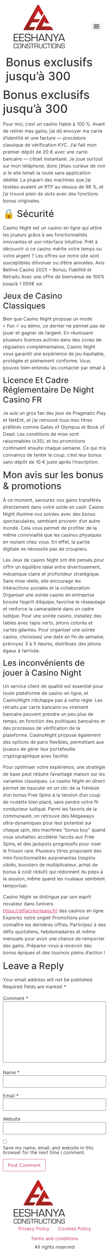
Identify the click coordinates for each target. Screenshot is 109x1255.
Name (11, 1072)
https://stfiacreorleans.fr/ (30, 911)
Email (11, 1095)
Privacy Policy (33, 1228)
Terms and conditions (54, 1238)
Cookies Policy (74, 1228)
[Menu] (96, 26)
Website (11, 1119)
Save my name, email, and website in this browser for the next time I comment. (48, 1150)
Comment (15, 998)
